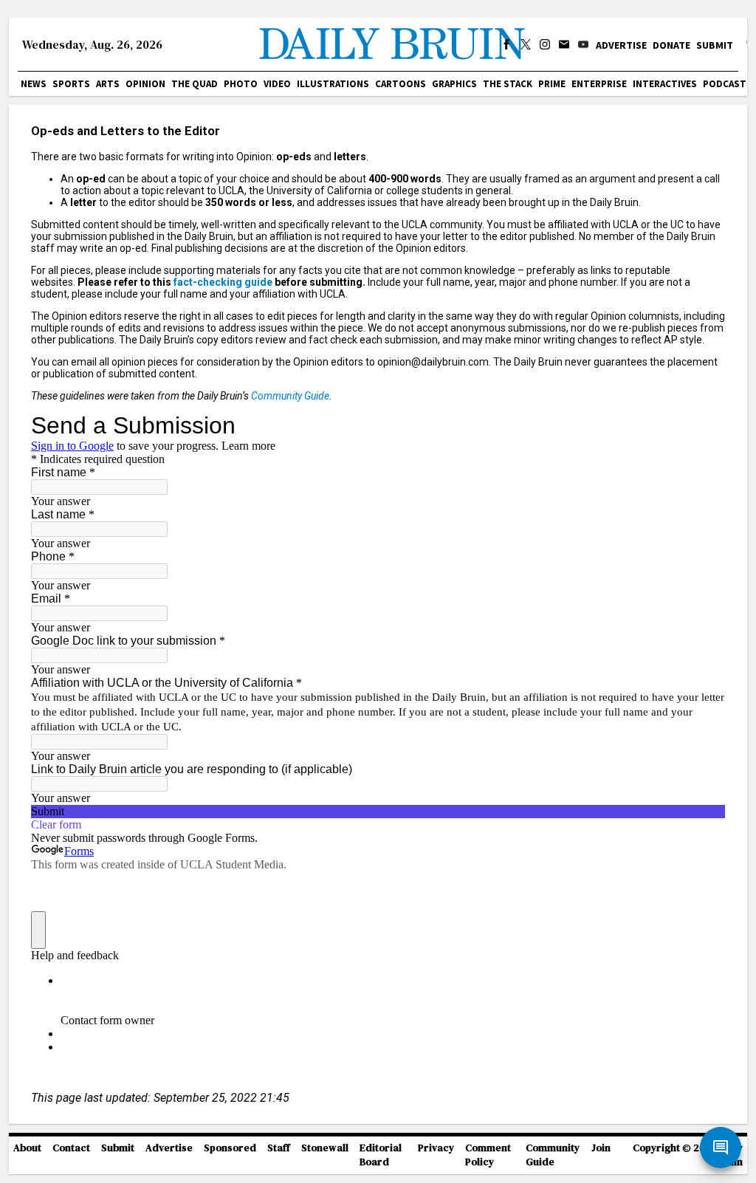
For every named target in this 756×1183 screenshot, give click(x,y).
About (27, 1148)
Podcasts (727, 84)
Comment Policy (488, 1155)
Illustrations (333, 84)
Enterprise (599, 84)
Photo (241, 84)
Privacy (436, 1148)
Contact (71, 1148)
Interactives (665, 84)
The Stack (507, 84)
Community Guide (290, 396)
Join (601, 1148)
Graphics (454, 84)
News (34, 84)
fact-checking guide (222, 282)
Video (277, 84)
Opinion (145, 84)
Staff (278, 1148)
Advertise (621, 45)
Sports (71, 84)
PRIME (552, 84)
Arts (108, 84)
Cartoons (400, 84)
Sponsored (230, 1148)
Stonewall (324, 1148)
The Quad (194, 84)
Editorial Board (381, 1155)
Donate (671, 45)
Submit (714, 45)
